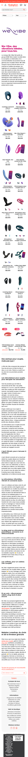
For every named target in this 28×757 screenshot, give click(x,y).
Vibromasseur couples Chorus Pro (20, 107)
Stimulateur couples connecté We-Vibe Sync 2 (20, 241)
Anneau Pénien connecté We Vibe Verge (20, 346)
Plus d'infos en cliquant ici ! (9, 755)
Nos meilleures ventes (14, 715)
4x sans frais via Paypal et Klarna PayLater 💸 (15, 1)
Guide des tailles (14, 701)
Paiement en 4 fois (14, 699)
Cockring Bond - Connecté (8, 293)
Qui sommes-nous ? (14, 684)
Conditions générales (14, 705)
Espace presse (14, 687)
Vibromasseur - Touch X (20, 293)
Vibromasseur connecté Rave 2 (8, 187)
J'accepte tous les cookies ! (17, 738)
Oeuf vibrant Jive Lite (7, 160)
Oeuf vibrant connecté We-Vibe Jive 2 (20, 161)
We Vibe (8, 110)
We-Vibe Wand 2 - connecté (20, 134)
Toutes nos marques (14, 717)
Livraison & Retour (14, 703)
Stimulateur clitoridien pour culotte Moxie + (8, 241)
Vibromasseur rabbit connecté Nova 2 (20, 320)
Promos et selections (14, 713)
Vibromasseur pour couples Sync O (20, 187)
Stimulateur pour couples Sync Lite (20, 213)
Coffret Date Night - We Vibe (20, 266)
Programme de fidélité (14, 698)
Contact (14, 691)
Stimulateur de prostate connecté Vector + (8, 267)
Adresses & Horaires (14, 712)
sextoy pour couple (7, 641)
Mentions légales (14, 685)
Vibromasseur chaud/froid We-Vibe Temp (7, 135)
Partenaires (14, 689)
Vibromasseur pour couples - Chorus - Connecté (8, 346)
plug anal (4, 643)
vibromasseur (6, 608)
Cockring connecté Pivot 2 (8, 107)
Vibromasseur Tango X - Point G (7, 319)
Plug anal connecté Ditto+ (8, 213)
